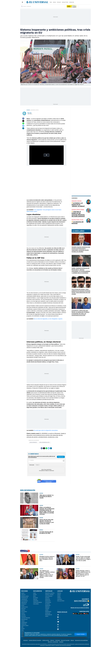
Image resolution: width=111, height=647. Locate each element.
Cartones (23, 614)
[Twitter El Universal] (58, 619)
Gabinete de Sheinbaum (24, 603)
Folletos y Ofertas (49, 594)
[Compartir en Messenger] (23, 126)
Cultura (23, 620)
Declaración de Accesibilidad (81, 640)
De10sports (47, 605)
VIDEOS (54, 2)
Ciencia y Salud (24, 625)
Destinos (35, 599)
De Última (35, 597)
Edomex (59, 592)
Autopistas (35, 600)
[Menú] (22, 2)
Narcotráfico (24, 611)
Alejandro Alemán (77, 200)
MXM (51, 2)
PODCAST (59, 2)
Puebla (58, 596)
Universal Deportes (25, 617)
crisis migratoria (33, 442)
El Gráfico (47, 603)
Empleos (47, 597)
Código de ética (45, 640)
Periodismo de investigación (24, 598)
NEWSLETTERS (65, 2)
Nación (22, 592)
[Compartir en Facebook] (23, 118)
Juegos (46, 609)
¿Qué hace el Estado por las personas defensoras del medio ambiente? (78, 214)
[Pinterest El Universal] (58, 627)
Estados (23, 609)
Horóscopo (47, 613)
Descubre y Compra (49, 592)
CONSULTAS (71, 2)
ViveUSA (47, 608)
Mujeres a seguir (25, 596)
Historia (72, 640)
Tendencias (23, 623)
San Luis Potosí (60, 600)
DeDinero (47, 606)
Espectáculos (24, 619)
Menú (22, 630)
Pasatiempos (48, 611)
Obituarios (47, 599)
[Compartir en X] (23, 121)
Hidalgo (59, 597)
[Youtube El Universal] (58, 622)
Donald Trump (24, 606)
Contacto (61, 641)
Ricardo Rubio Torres (77, 219)
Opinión (74, 198)
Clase (34, 592)
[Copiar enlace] (23, 128)
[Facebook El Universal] (58, 617)
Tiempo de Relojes (37, 602)
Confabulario (24, 622)
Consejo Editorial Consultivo (35, 640)
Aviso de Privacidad (65, 640)
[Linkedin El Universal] (58, 629)
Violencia (52, 640)
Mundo (28, 110)
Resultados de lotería (48, 615)
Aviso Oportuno (48, 596)
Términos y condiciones (53, 641)
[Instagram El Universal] (58, 624)
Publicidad (57, 640)
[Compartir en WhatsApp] (23, 123)
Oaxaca (59, 594)
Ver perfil (30, 113)
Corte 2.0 (23, 594)
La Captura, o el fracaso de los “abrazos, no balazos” (78, 204)
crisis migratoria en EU (44, 442)
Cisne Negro (36, 603)
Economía (23, 616)
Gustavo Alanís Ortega (78, 209)
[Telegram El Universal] (58, 614)
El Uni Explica (24, 600)
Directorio (25, 640)
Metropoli (23, 608)
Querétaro (59, 599)
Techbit (23, 628)
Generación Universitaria (48, 601)
